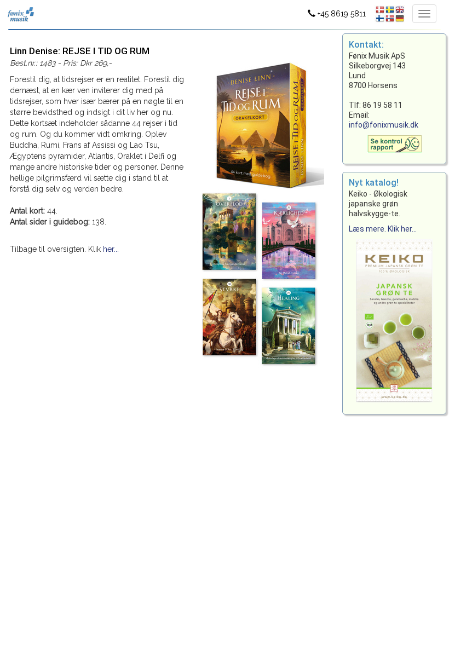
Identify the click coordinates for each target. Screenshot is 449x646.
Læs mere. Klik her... (383, 228)
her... (111, 249)
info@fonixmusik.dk (383, 124)
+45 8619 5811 (340, 13)
